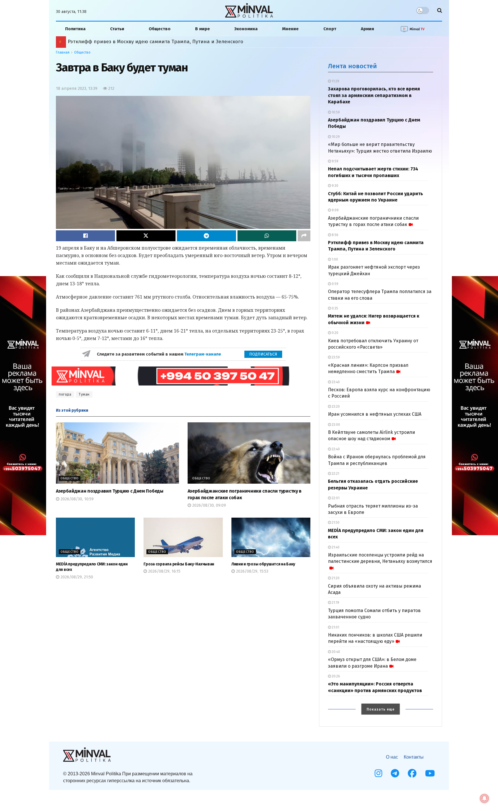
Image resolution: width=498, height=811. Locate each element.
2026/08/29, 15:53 (251, 571)
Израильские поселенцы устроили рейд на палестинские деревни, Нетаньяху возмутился (380, 558)
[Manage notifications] (484, 798)
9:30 (334, 186)
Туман (84, 394)
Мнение (290, 28)
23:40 (335, 382)
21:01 (335, 627)
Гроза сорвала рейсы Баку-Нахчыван (179, 564)
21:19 (335, 603)
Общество (160, 28)
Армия (367, 28)
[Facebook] (412, 773)
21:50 (335, 523)
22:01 (335, 498)
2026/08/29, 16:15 (163, 571)
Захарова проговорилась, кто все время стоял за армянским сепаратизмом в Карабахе (374, 95)
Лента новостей (352, 66)
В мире (202, 28)
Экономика (246, 28)
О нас (392, 757)
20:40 (335, 652)
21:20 (335, 578)
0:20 (334, 333)
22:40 (335, 449)
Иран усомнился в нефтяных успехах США (374, 414)
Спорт (329, 28)
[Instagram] (378, 773)
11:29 (335, 81)
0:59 (334, 284)
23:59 (335, 357)
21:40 (335, 547)
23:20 (335, 406)
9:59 (334, 161)
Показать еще (381, 709)
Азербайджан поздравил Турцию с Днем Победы (109, 491)
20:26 (335, 676)
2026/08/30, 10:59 (76, 499)
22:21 (335, 474)
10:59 (335, 112)
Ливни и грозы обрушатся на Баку (263, 564)
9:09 (335, 210)
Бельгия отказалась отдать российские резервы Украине (137, 42)
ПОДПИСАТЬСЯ (263, 354)
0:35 (334, 308)
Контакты (414, 757)
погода (65, 394)
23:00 (335, 425)
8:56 (334, 235)
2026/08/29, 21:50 (76, 577)
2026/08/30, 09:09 (208, 505)
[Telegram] (395, 773)
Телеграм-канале (203, 354)
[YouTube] (430, 773)
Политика (75, 28)
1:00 (334, 259)
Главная (62, 52)
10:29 (335, 137)
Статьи (117, 28)
